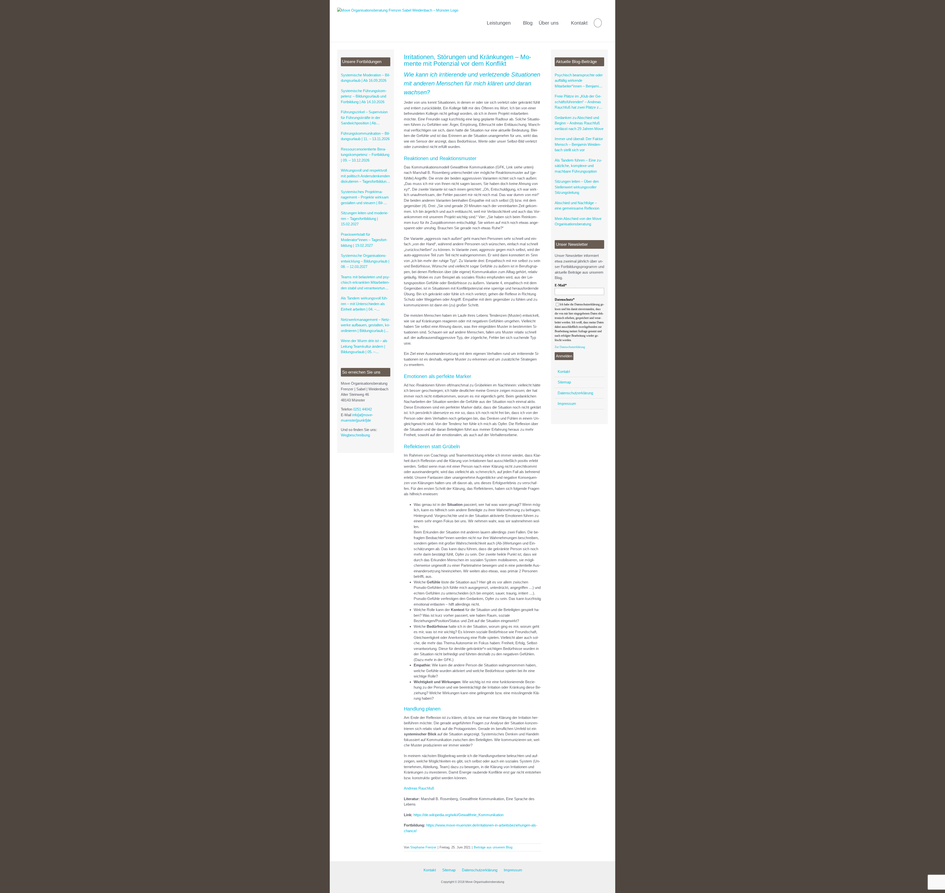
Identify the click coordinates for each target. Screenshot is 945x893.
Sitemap (564, 382)
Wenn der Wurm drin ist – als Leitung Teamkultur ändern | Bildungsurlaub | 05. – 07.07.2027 (364, 347)
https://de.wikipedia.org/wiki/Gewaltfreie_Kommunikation (458, 815)
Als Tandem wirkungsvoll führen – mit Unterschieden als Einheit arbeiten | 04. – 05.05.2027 (364, 304)
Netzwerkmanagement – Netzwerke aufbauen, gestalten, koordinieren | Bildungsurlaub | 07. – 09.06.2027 (365, 325)
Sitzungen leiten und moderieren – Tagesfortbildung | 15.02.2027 (364, 218)
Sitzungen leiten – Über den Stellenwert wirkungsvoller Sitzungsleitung (577, 187)
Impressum (567, 403)
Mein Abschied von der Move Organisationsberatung (578, 221)
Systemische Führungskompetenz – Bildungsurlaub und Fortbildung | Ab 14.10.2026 (364, 96)
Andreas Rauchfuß (419, 788)
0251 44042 (362, 409)
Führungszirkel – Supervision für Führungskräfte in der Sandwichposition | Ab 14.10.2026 (364, 118)
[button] (598, 21)
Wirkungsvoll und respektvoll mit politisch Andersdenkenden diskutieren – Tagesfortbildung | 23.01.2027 (365, 176)
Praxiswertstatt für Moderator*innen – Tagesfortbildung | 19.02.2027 (364, 240)
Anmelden (564, 356)
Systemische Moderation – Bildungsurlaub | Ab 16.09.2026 (365, 78)
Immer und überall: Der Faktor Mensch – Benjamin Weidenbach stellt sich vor (579, 144)
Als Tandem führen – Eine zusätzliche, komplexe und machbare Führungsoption (578, 165)
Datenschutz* (565, 299)
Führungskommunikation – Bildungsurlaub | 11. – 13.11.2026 (365, 136)
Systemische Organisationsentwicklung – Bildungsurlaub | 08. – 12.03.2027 (365, 261)
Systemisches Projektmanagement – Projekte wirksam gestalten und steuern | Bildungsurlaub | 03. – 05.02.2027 (365, 198)
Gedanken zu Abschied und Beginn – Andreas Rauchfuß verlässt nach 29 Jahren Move (579, 123)
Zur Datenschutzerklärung (570, 347)
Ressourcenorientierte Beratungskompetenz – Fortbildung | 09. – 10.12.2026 (365, 154)
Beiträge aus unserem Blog (493, 847)
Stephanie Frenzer (423, 847)
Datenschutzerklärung (575, 393)
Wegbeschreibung (355, 435)
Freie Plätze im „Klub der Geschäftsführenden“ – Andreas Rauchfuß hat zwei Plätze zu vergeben (578, 102)
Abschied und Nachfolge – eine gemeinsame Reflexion (577, 206)
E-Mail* (561, 285)
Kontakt (564, 371)
